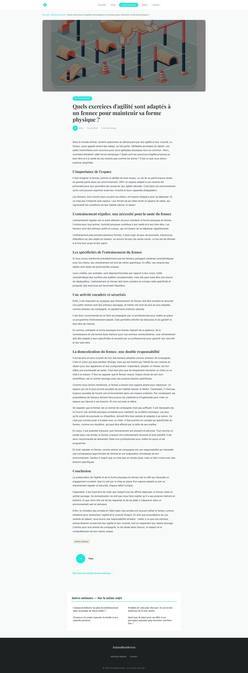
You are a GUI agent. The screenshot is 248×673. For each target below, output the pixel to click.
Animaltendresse (124, 647)
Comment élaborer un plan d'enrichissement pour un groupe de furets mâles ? (95, 609)
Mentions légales (118, 656)
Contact (133, 656)
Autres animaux (128, 5)
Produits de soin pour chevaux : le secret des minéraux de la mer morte (150, 609)
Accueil (101, 5)
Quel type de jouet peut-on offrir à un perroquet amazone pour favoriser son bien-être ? (150, 620)
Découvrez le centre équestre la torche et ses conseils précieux (95, 619)
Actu (113, 5)
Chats (144, 5)
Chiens (156, 5)
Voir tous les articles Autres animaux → (93, 573)
